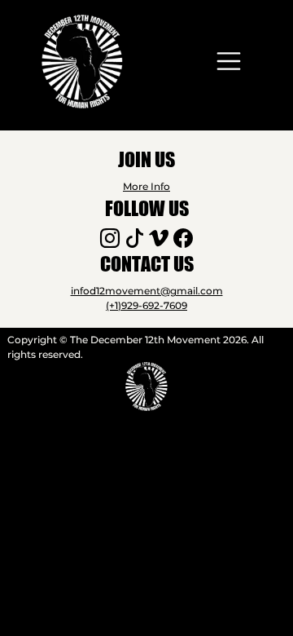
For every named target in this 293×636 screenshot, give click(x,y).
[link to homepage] (82, 61)
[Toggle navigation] (228, 61)
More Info (146, 186)
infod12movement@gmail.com (147, 291)
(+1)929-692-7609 (146, 305)
